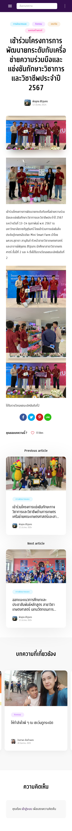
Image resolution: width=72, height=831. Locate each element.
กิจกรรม (38, 24)
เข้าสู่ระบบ (27, 809)
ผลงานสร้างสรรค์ (35, 30)
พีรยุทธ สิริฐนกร (40, 101)
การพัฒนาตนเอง (19, 24)
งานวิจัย (54, 24)
